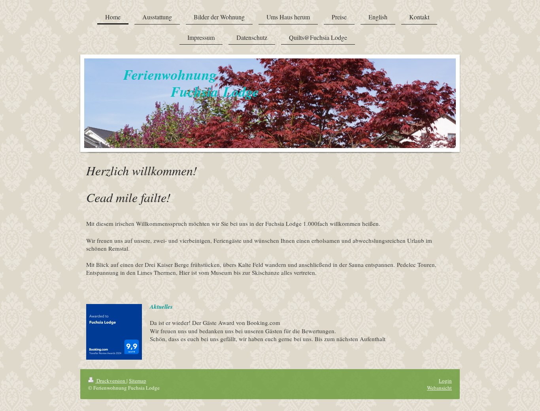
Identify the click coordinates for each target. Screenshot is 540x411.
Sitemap (137, 380)
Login (445, 380)
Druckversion (111, 380)
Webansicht (439, 387)
